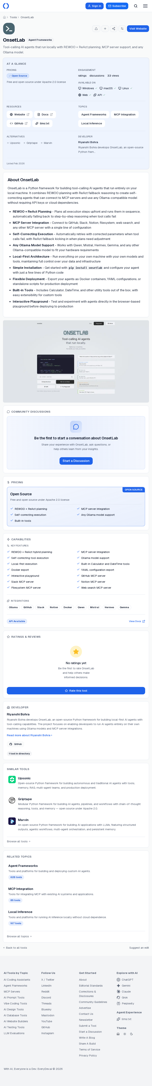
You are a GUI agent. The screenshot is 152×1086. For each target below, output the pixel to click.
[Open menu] (145, 6)
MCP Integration (125, 114)
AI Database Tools (15, 1015)
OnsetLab (27, 17)
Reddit (45, 991)
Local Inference (91, 123)
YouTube (46, 1021)
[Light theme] (124, 1033)
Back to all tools (16, 947)
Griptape (32, 143)
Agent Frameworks (93, 114)
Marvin (48, 143)
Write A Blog (87, 1037)
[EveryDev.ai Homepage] (6, 6)
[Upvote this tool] (96, 28)
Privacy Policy (88, 1055)
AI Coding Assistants (17, 979)
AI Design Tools (14, 1009)
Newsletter (86, 1020)
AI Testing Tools (14, 1027)
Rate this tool (78, 690)
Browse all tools (17, 841)
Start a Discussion (76, 461)
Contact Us (86, 1014)
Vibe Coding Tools (15, 1003)
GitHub (18, 744)
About (83, 979)
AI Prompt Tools (14, 997)
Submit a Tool (87, 1025)
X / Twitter (47, 979)
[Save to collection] (105, 28)
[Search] (135, 6)
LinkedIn (46, 985)
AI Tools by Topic (16, 973)
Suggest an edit (139, 947)
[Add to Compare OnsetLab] (122, 28)
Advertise (85, 1008)
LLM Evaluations (14, 1033)
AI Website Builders (16, 1021)
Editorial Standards (91, 985)
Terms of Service (89, 1049)
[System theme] (118, 1033)
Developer (85, 136)
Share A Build (87, 1043)
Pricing (11, 70)
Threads (46, 1003)
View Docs (135, 621)
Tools (13, 17)
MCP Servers (12, 991)
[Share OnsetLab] (113, 28)
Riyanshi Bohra (88, 142)
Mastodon (47, 1015)
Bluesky (46, 1009)
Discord (46, 997)
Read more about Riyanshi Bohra (28, 735)
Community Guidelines (93, 1002)
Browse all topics (18, 936)
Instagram (47, 1033)
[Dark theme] (131, 1033)
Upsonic (15, 143)
